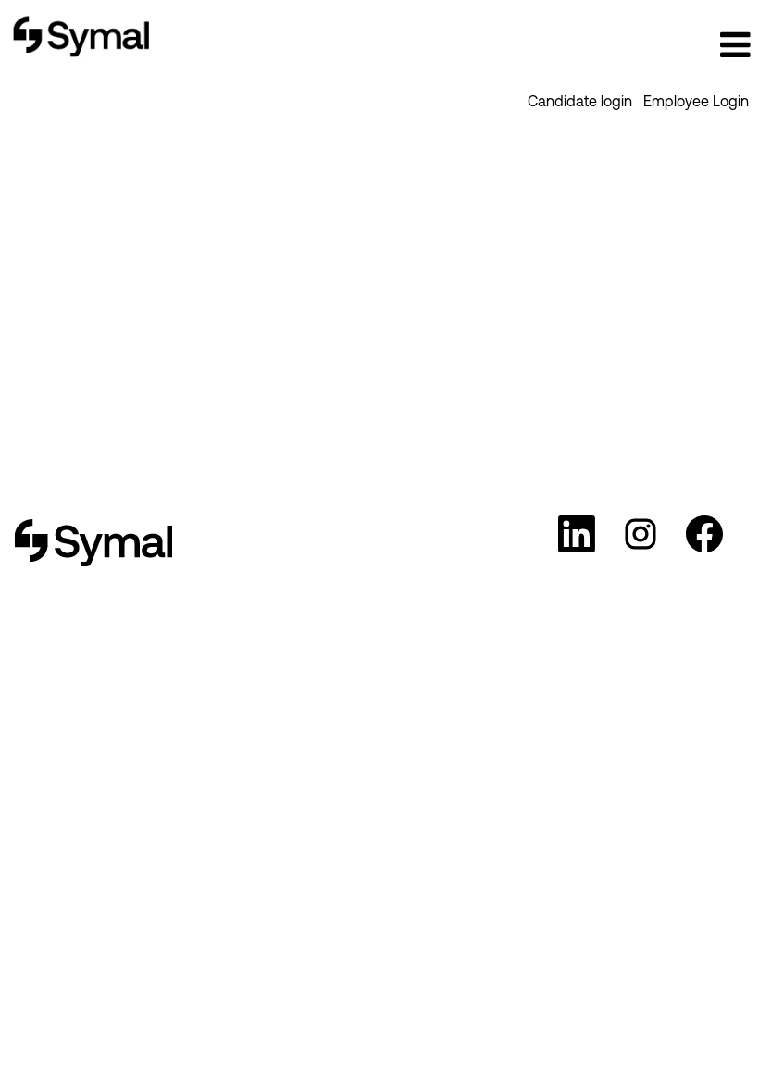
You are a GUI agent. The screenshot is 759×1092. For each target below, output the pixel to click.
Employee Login (696, 101)
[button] (632, 45)
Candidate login (580, 101)
